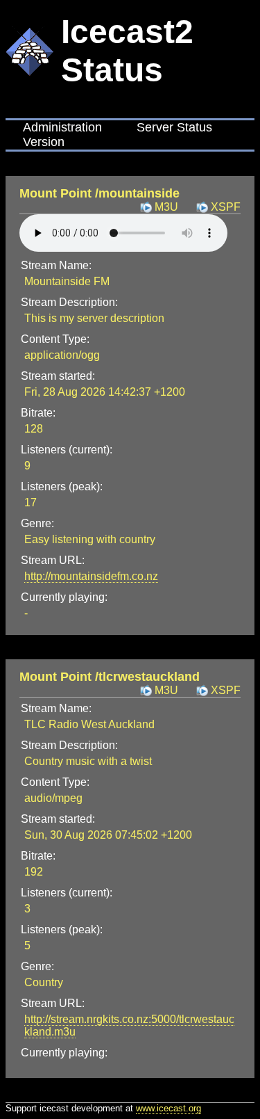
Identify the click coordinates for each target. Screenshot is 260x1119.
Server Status (174, 127)
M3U (166, 207)
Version (43, 142)
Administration (62, 127)
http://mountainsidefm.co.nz (91, 576)
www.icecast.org (168, 1108)
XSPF (226, 207)
